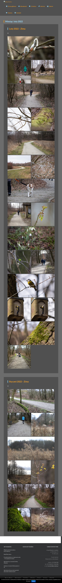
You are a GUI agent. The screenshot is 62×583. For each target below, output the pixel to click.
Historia (42, 6)
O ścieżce (33, 6)
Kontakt (18, 13)
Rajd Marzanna (7, 554)
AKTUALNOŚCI (7, 546)
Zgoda (33, 581)
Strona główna (12, 6)
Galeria (51, 6)
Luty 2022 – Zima (17, 28)
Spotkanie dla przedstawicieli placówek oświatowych (11, 571)
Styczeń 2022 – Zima (19, 381)
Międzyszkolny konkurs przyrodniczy (9, 550)
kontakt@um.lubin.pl (53, 566)
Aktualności (23, 6)
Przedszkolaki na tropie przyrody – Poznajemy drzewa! (12, 558)
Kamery (10, 13)
